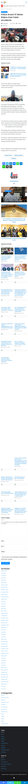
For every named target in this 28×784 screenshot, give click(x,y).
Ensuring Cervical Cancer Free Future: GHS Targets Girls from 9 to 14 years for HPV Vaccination (7, 274)
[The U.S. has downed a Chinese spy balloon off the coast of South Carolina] (21, 251)
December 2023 (4, 646)
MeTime (3, 738)
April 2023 (3, 665)
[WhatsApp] (17, 163)
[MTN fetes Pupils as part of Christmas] (21, 472)
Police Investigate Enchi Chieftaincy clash (7, 492)
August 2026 (4, 570)
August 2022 (4, 684)
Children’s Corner (5, 749)
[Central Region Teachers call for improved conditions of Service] (7, 352)
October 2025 (4, 594)
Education (3, 704)
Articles (2, 695)
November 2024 (4, 620)
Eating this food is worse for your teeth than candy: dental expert (20, 274)
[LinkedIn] (10, 163)
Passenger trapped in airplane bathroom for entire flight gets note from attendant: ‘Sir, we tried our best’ (20, 292)
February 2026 (4, 585)
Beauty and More (5, 697)
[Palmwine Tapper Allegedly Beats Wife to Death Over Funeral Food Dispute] (7, 503)
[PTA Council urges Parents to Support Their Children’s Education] (7, 251)
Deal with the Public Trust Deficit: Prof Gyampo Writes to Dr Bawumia (6, 343)
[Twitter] (7, 163)
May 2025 (3, 606)
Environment (4, 709)
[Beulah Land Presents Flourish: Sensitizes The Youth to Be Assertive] (7, 472)
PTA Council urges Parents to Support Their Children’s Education (6, 258)
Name (3, 540)
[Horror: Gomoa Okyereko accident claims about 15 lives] (21, 336)
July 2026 (3, 573)
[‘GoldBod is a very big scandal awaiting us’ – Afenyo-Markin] (5, 69)
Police (14, 158)
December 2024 (4, 618)
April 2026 (3, 580)
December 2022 (4, 674)
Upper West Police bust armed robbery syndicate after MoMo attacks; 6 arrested (18, 75)
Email (2, 546)
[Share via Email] (7, 166)
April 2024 (3, 636)
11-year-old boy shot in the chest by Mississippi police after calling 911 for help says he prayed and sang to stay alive (21, 461)
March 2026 (3, 582)
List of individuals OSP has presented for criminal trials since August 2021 (20, 309)
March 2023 (3, 667)
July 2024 (3, 629)
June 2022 (3, 688)
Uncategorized (4, 723)
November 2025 (4, 592)
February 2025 (4, 613)
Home (3, 9)
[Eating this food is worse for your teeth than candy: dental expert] (21, 267)
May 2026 (3, 577)
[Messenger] (14, 163)
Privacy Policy (4, 761)
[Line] (3, 166)
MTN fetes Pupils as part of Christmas (20, 477)
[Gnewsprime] (5, 2)
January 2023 (4, 672)
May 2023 (3, 662)
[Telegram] (21, 163)
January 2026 (4, 587)
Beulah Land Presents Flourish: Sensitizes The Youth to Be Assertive (7, 478)
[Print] (10, 166)
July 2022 (3, 686)
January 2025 (4, 615)
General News (4, 743)
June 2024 (3, 632)
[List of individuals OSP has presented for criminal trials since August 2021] (21, 302)
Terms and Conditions (6, 764)
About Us (3, 759)
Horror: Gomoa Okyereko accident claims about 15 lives (20, 343)
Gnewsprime (5, 23)
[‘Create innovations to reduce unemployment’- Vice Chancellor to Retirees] (7, 318)
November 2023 (4, 648)
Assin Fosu (9, 155)
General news (9, 9)
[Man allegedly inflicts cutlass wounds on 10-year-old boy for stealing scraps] (7, 284)
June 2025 (3, 603)
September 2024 (5, 625)
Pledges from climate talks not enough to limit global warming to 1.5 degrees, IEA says (21, 510)
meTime (3, 716)
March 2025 (3, 610)
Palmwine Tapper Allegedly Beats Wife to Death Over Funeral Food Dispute (7, 510)
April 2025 (3, 608)
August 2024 (4, 627)
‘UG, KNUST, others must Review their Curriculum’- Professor (7, 309)
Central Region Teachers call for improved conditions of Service (6, 360)
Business (3, 699)
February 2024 (4, 641)
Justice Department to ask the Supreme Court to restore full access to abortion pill (21, 494)
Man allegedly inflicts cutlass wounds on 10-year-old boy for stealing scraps (7, 292)
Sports (2, 721)
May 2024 (3, 634)
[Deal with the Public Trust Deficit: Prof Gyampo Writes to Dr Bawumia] (7, 336)
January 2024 (4, 644)
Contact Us (3, 768)
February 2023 (4, 669)
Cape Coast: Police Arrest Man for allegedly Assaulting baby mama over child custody (20, 326)
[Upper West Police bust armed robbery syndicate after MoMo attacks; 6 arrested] (5, 75)
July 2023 (3, 658)
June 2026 (3, 575)
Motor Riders (19, 155)
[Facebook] (3, 163)
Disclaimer (3, 766)
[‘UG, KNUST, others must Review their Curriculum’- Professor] (7, 302)
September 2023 (5, 653)
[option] (14, 194)
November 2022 (4, 677)
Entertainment (4, 706)
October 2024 (4, 622)
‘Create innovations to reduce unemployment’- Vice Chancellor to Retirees (7, 326)
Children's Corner (5, 702)
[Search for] (26, 2)
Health (2, 714)
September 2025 (5, 596)
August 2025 (4, 599)
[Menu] (2, 2)
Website (3, 551)
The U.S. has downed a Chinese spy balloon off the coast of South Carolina (20, 258)
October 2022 (4, 679)
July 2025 (3, 601)
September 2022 (5, 681)
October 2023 (4, 651)
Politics (2, 718)
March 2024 (3, 639)
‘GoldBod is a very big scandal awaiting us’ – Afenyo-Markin (18, 67)
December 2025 (4, 589)
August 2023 (4, 655)
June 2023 (3, 660)
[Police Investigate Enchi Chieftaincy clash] (7, 487)
